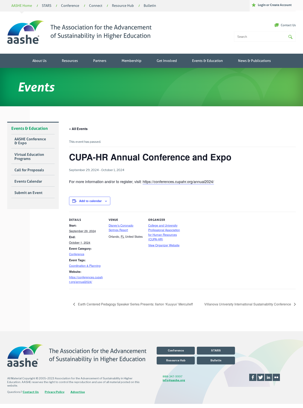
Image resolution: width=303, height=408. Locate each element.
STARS (46, 6)
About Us (39, 61)
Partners (99, 61)
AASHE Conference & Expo (30, 141)
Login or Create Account (275, 5)
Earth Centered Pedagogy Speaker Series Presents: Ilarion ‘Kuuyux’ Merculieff (135, 304)
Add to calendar (90, 201)
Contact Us (288, 25)
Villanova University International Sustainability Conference (248, 304)
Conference (70, 6)
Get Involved (167, 61)
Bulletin (150, 6)
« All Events (78, 128)
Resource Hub (123, 6)
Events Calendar (28, 181)
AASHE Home (21, 6)
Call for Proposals (29, 170)
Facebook (252, 377)
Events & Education (207, 61)
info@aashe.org (174, 380)
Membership (131, 61)
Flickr (276, 377)
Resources (70, 61)
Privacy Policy (54, 392)
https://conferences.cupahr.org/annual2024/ (178, 181)
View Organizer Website (164, 245)
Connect (95, 6)
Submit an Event (28, 192)
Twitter (260, 377)
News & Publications (254, 61)
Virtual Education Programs (29, 156)
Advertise (77, 392)
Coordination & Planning (85, 266)
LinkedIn (268, 377)
